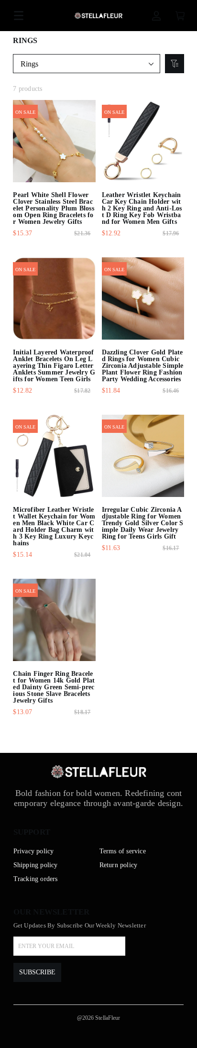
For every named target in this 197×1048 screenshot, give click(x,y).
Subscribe (37, 972)
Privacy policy (33, 851)
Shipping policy (35, 865)
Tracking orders (35, 879)
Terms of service (122, 851)
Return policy (118, 865)
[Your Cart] (180, 16)
